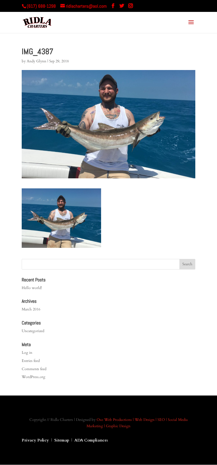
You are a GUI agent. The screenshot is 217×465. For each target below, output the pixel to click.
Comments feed (34, 368)
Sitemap (62, 440)
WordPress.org (33, 376)
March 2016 (31, 309)
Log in (27, 352)
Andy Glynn (36, 61)
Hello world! (32, 287)
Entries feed (31, 360)
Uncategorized (33, 330)
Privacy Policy (35, 440)
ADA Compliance (90, 440)
